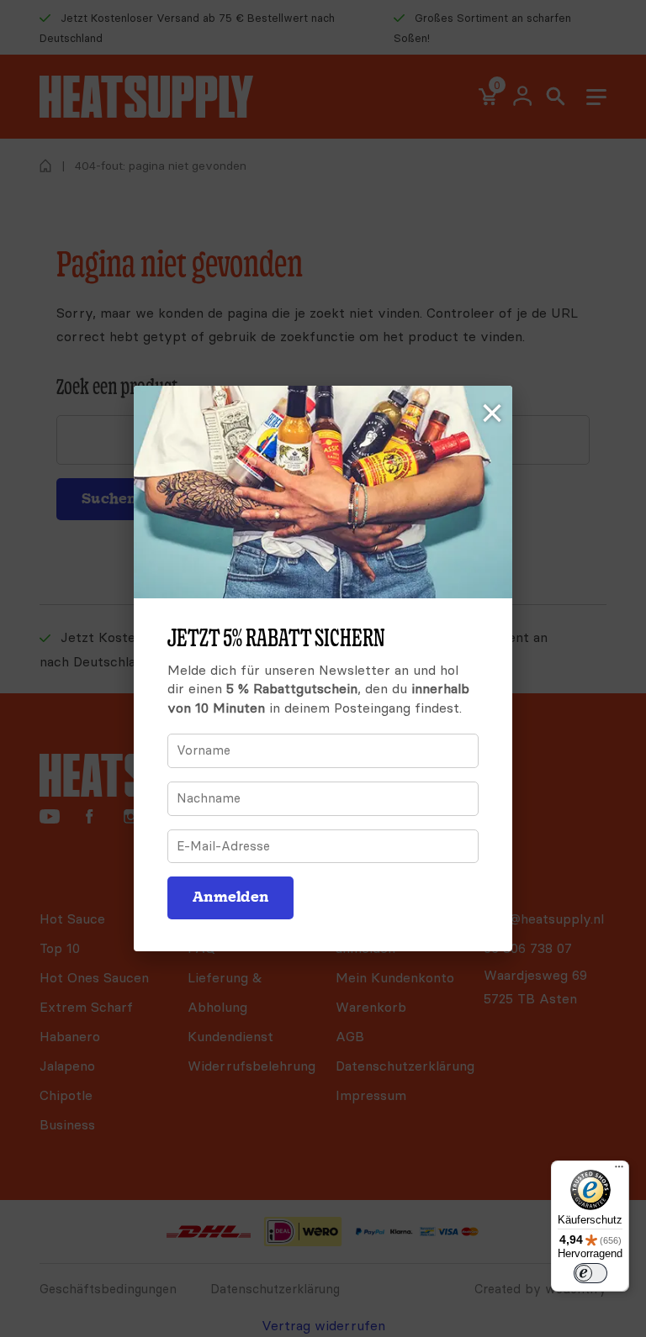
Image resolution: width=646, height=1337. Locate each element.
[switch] (590, 1273)
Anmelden (230, 897)
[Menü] (619, 1171)
